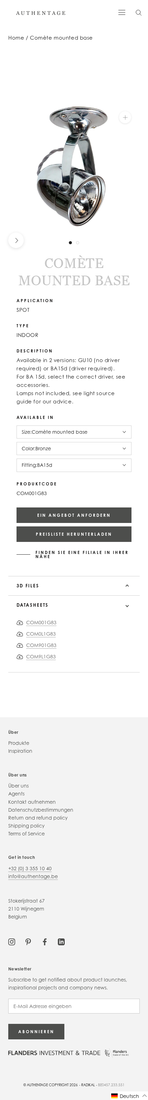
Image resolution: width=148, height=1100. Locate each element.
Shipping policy (26, 826)
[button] (129, 1095)
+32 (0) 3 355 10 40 (30, 868)
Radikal (88, 1085)
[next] (16, 240)
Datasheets (33, 605)
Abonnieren (36, 1031)
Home (16, 37)
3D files (28, 585)
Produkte (18, 743)
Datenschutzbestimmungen (40, 810)
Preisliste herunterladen (74, 534)
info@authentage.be (33, 876)
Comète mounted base (61, 37)
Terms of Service (26, 833)
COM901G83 (41, 645)
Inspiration (20, 751)
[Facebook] (44, 941)
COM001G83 (41, 622)
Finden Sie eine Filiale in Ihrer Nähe (82, 555)
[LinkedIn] (61, 941)
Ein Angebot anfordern (74, 515)
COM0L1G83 (41, 634)
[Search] (139, 12)
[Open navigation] (121, 11)
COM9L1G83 (41, 656)
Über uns (18, 786)
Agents (16, 793)
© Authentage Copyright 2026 (50, 1085)
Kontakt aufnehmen (32, 802)
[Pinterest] (28, 941)
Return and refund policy (38, 818)
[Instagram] (11, 941)
